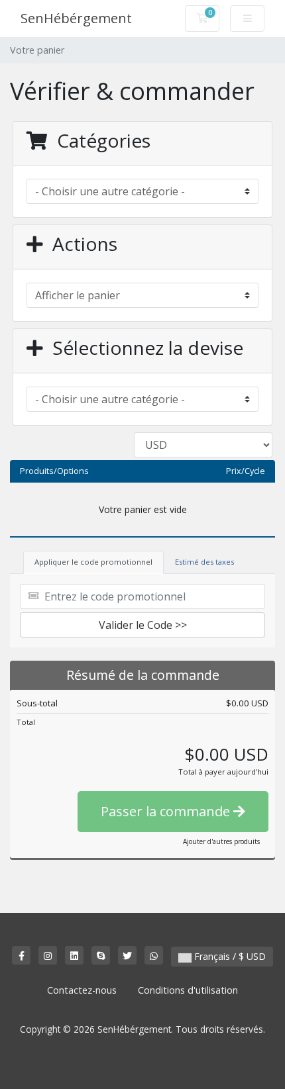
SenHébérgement (76, 18)
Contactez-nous (82, 990)
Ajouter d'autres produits (221, 841)
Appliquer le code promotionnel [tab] (93, 562)
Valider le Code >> (143, 625)
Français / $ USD (229, 956)
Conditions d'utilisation (188, 990)
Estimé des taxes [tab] (204, 562)
